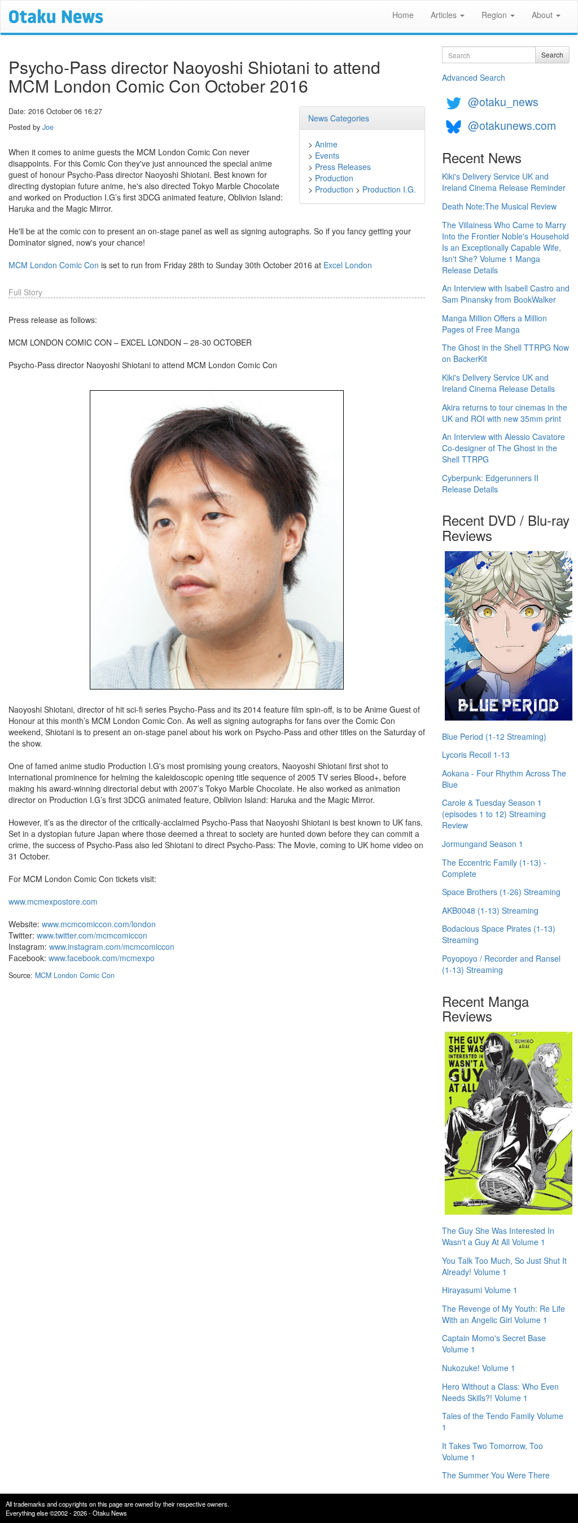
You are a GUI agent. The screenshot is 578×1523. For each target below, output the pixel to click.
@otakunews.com (512, 125)
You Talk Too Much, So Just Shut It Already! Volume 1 (504, 1266)
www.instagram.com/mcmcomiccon (111, 946)
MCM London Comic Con (53, 264)
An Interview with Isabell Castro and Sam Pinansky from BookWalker (506, 293)
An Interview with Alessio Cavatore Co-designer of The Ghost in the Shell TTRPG (503, 448)
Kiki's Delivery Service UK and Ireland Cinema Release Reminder (504, 182)
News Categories (338, 118)
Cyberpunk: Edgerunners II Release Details (490, 483)
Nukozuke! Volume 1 (478, 1367)
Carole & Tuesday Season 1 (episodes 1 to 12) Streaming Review (494, 814)
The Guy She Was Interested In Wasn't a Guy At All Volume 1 (498, 1236)
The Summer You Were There (496, 1475)
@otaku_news (503, 101)
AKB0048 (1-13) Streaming (490, 910)
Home (403, 14)
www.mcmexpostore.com (53, 901)
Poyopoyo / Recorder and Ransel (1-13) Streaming (501, 964)
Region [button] (495, 14)
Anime (326, 144)
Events (327, 155)
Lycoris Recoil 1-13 (476, 754)
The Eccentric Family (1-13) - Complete (494, 868)
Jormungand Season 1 (482, 843)
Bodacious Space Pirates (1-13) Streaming (498, 934)
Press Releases (343, 166)
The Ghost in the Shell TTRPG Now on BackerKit (505, 353)
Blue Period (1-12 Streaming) (494, 736)
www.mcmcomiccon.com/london (99, 923)
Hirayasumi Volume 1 (480, 1289)
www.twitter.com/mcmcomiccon (92, 935)
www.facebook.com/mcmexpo (102, 957)
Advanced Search (473, 77)
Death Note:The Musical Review (499, 206)
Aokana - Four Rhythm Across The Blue (504, 778)
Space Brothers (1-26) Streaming (501, 891)
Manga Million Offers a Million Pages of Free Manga (494, 323)
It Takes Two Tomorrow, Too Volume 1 (492, 1451)
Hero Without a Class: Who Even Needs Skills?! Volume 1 (500, 1392)
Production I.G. (389, 189)
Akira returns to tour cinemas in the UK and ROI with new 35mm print (504, 413)
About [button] (543, 14)
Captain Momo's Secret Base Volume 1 (494, 1343)
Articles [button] (445, 14)
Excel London (347, 264)
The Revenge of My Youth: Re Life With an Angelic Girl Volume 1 (503, 1314)
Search (552, 54)
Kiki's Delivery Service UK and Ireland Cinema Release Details (498, 383)
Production (334, 178)
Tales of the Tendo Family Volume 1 (502, 1421)
